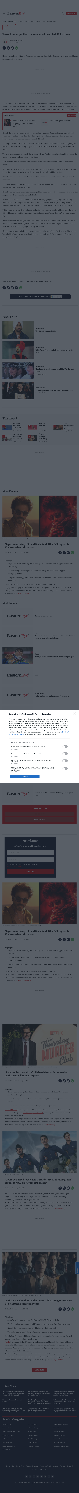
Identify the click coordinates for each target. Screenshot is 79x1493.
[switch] (65, 746)
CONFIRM (24, 776)
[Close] (75, 714)
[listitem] (39, 742)
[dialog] (39, 746)
